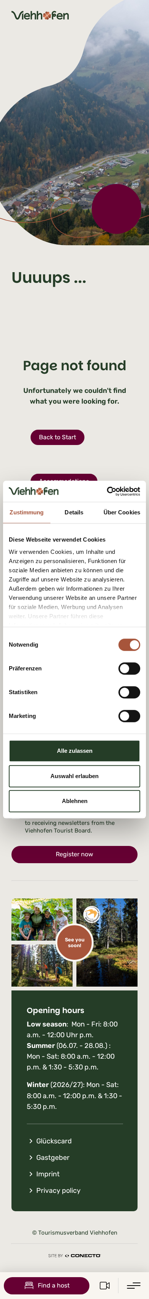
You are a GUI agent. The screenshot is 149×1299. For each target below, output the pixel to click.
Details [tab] (74, 512)
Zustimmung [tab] (27, 512)
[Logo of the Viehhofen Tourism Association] (40, 15)
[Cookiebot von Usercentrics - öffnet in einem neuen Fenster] (107, 491)
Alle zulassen (74, 750)
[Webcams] (104, 1285)
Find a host (54, 1285)
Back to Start (57, 437)
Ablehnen (74, 801)
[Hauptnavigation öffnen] (133, 1285)
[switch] (129, 668)
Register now (74, 854)
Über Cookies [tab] (122, 512)
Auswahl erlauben (74, 776)
